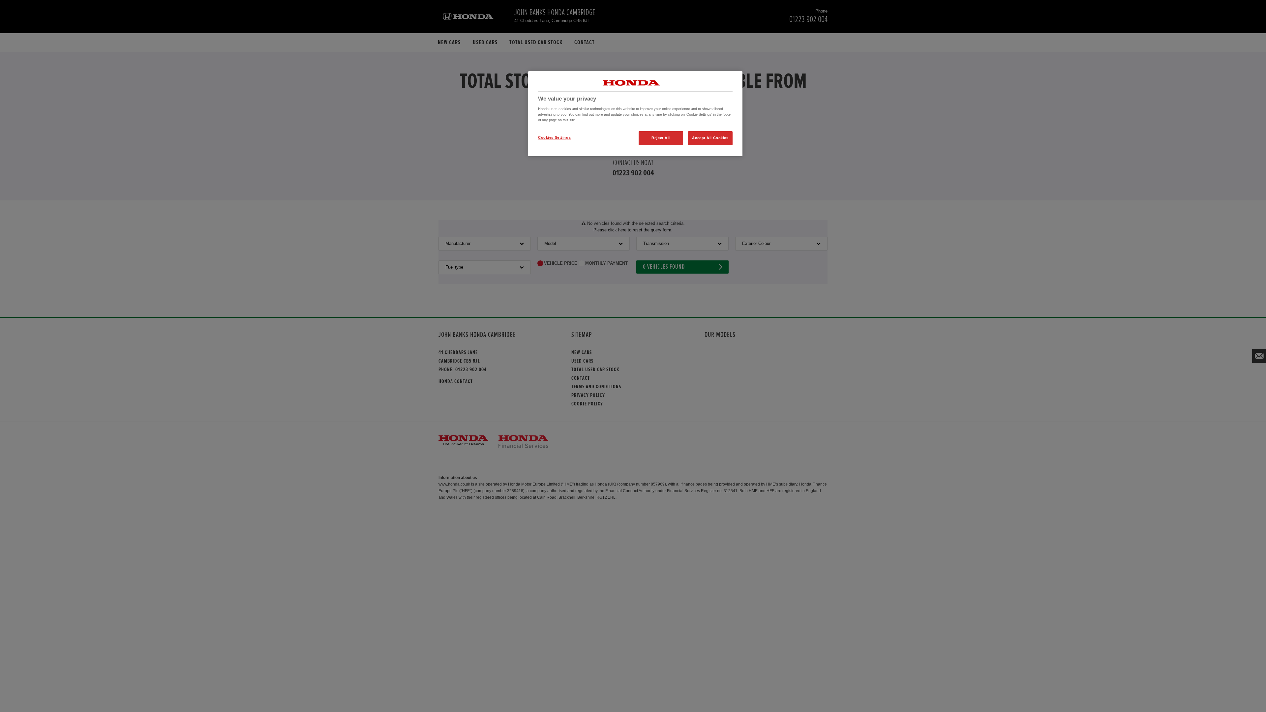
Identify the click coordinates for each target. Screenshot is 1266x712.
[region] (635, 113)
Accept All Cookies (710, 138)
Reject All (660, 138)
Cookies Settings (554, 137)
